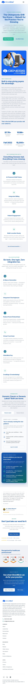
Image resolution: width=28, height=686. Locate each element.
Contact (4, 638)
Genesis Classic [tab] (20, 412)
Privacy (4, 662)
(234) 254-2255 (8, 619)
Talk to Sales (20, 590)
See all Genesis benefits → (14, 246)
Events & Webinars (7, 656)
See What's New (20, 39)
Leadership (5, 629)
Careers (4, 636)
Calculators (5, 651)
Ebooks (4, 646)
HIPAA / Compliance (7, 667)
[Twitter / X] (7, 677)
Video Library (6, 649)
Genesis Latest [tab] (7, 412)
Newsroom (5, 633)
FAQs (4, 653)
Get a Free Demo (8, 39)
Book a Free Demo (14, 534)
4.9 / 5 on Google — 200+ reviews (14, 540)
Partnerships (6, 631)
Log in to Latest (14, 447)
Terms (4, 664)
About (4, 626)
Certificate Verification (8, 669)
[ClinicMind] (8, 2)
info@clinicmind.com (9, 621)
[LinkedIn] (10, 677)
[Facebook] (4, 677)
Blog (4, 644)
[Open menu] (23, 2)
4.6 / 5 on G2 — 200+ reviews (13, 538)
